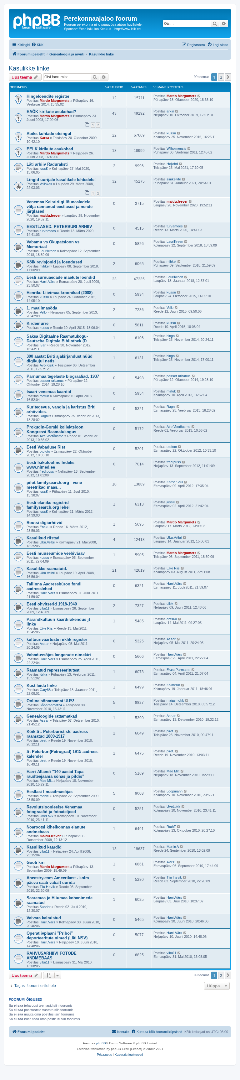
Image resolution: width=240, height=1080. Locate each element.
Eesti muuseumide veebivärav (56, 553)
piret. (43, 740)
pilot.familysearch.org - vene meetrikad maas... (54, 485)
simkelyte (174, 179)
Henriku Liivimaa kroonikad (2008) (59, 292)
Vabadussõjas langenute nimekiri (59, 654)
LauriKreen (48, 251)
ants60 (172, 619)
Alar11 (171, 862)
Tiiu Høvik (47, 887)
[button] (228, 77)
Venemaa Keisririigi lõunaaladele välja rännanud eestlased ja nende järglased (59, 207)
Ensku (44, 527)
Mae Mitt (46, 780)
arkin (170, 111)
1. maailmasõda (42, 308)
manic (44, 796)
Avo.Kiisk (47, 365)
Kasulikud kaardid (44, 847)
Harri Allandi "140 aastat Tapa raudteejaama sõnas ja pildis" (55, 774)
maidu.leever (50, 215)
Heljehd (172, 164)
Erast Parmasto (178, 670)
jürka (43, 674)
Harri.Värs (47, 281)
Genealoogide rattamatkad (52, 716)
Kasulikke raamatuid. (47, 568)
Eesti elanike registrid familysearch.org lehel (48, 505)
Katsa (44, 138)
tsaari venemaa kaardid (49, 391)
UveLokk (46, 816)
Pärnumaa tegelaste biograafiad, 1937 (63, 376)
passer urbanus (52, 380)
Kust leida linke (42, 685)
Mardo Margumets (54, 100)
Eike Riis (173, 568)
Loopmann (174, 791)
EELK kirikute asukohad (50, 149)
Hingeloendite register (48, 96)
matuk (44, 396)
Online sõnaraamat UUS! (50, 700)
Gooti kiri (36, 862)
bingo (171, 336)
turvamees (48, 231)
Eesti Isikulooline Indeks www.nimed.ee (50, 465)
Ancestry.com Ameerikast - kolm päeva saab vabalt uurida (58, 880)
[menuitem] (37, 45)
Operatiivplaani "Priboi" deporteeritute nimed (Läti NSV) (57, 935)
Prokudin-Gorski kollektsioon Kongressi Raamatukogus (55, 429)
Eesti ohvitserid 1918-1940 (52, 604)
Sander (45, 907)
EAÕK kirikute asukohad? (51, 111)
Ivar (43, 345)
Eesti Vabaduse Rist (46, 447)
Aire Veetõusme (51, 436)
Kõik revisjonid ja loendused (54, 262)
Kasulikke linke (29, 68)
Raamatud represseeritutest (53, 670)
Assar (44, 644)
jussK (44, 168)
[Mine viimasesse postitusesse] (199, 96)
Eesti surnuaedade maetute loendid (61, 277)
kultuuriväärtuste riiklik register (57, 639)
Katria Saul (175, 482)
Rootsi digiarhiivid (44, 522)
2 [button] (221, 77)
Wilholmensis (176, 148)
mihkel (44, 266)
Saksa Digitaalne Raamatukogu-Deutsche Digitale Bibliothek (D (57, 338)
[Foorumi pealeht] (37, 20)
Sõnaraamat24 (51, 705)
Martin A (173, 847)
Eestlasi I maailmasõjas (49, 791)
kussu (171, 133)
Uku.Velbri (47, 542)
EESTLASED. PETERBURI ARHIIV (59, 226)
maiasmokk (175, 700)
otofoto (45, 451)
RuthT (171, 826)
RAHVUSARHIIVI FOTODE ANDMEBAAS (52, 955)
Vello (43, 312)
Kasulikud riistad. (44, 538)
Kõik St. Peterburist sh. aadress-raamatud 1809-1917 (58, 734)
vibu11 (44, 608)
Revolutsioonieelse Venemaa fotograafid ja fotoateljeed (54, 809)
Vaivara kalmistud (44, 918)
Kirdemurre (37, 323)
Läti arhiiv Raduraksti (47, 164)
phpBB (101, 1043)
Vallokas (46, 184)
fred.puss (47, 471)
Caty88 (45, 690)
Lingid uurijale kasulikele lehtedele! (61, 179)
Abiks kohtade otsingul (49, 133)
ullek (170, 603)
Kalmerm (173, 685)
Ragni (44, 416)
